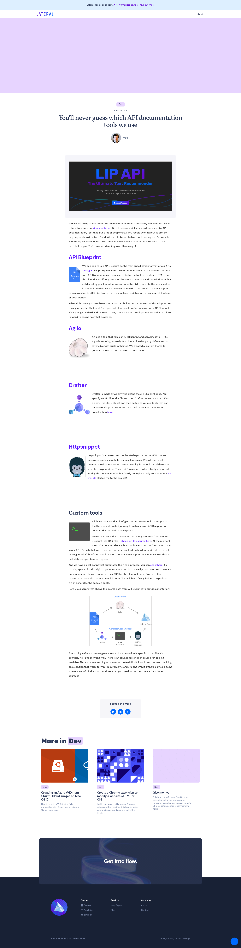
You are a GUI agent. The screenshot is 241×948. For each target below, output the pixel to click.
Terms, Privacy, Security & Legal (175, 939)
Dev (75, 741)
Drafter (78, 385)
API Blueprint (85, 257)
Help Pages (116, 905)
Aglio (75, 328)
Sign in (200, 14)
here (110, 412)
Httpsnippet (84, 446)
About (144, 905)
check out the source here (136, 541)
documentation (102, 228)
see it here (156, 565)
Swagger (87, 270)
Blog (113, 910)
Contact (145, 910)
